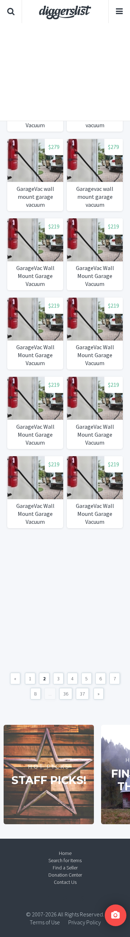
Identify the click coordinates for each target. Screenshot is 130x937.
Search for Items (65, 860)
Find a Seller (65, 867)
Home (65, 853)
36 (65, 693)
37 (82, 693)
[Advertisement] (65, 72)
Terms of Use (45, 922)
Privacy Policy (84, 922)
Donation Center (65, 875)
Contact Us (65, 882)
